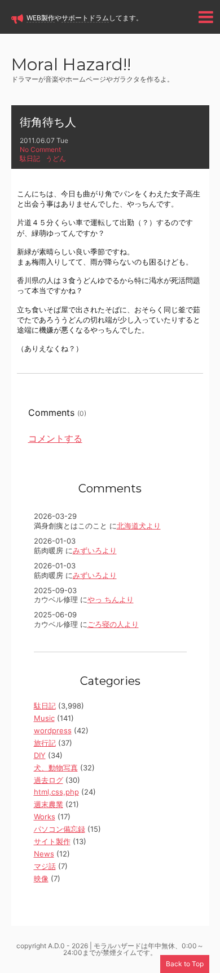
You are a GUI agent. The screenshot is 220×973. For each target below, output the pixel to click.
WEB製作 (41, 18)
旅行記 (45, 742)
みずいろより (95, 550)
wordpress (53, 730)
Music (44, 718)
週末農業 (48, 804)
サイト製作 (52, 841)
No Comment (40, 149)
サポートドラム (85, 18)
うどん (56, 158)
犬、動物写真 (56, 767)
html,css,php (56, 791)
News (44, 853)
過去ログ (48, 779)
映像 (41, 878)
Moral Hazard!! (71, 65)
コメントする (55, 438)
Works (44, 816)
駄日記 (30, 158)
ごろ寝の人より (113, 624)
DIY (40, 755)
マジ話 (45, 866)
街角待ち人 (48, 122)
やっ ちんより (110, 599)
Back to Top (185, 963)
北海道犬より (139, 525)
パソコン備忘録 (59, 828)
